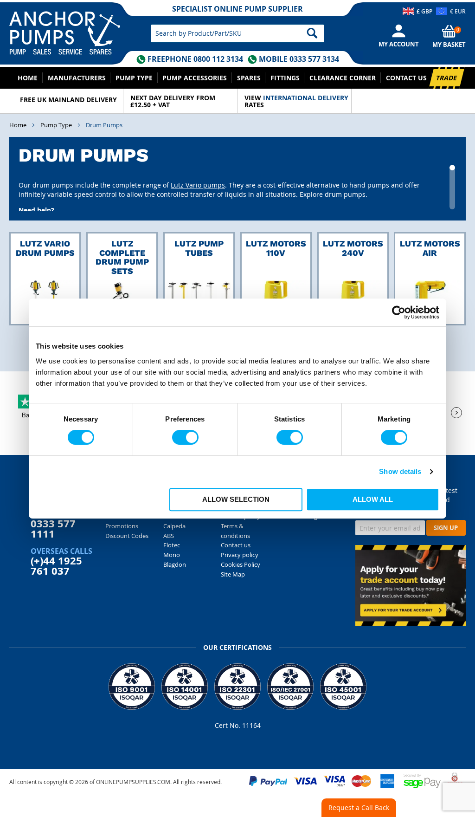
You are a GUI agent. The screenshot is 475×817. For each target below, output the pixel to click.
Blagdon (174, 564)
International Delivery (305, 97)
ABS (168, 536)
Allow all (373, 499)
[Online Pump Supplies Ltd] (74, 28)
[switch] (185, 437)
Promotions (121, 526)
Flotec (171, 545)
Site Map (233, 574)
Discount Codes (126, 536)
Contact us (235, 545)
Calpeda (174, 526)
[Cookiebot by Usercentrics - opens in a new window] (398, 312)
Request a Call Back (358, 807)
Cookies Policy (240, 564)
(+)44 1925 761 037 (56, 565)
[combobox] (237, 33)
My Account (399, 44)
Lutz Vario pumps (198, 185)
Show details (400, 471)
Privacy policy (239, 555)
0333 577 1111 (53, 528)
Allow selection (236, 499)
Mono (171, 555)
